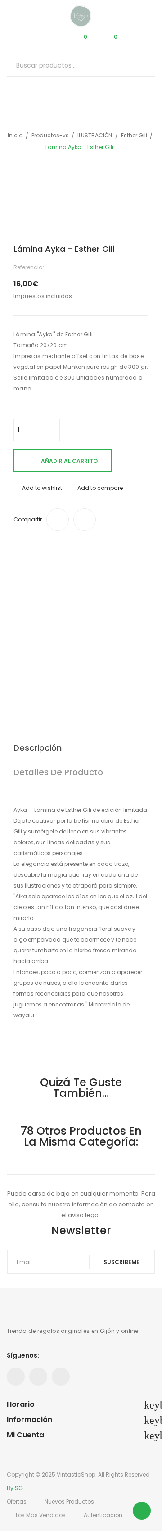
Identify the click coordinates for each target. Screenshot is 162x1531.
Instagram (61, 1377)
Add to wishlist (42, 488)
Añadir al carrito (69, 461)
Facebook (16, 1377)
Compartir (57, 519)
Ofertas (17, 1501)
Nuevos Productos (69, 1501)
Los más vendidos (41, 1515)
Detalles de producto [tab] (58, 772)
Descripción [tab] (38, 747)
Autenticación (103, 1515)
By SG (15, 1488)
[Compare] (51, 41)
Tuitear (84, 519)
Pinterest (38, 1377)
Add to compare (100, 488)
